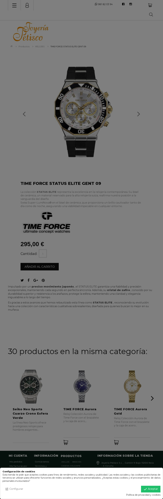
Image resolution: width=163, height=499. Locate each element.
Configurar (14, 489)
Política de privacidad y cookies (143, 494)
